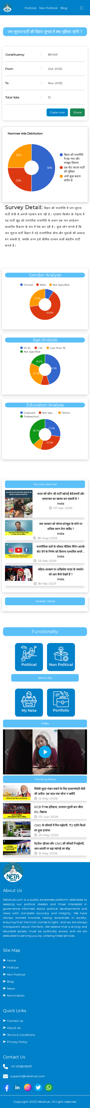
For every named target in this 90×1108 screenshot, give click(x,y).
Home (11, 960)
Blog (63, 8)
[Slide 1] (36, 767)
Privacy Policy (17, 1042)
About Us (13, 1028)
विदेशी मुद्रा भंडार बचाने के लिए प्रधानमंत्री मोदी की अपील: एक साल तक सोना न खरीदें (59, 790)
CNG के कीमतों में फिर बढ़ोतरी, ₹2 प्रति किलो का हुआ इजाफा (60, 827)
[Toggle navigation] (81, 8)
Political (30, 8)
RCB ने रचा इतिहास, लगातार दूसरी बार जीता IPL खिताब (58, 808)
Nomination (15, 995)
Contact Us (15, 1021)
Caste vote (57, 112)
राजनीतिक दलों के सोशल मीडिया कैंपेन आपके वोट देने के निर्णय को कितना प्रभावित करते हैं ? (60, 547)
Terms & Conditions (21, 1035)
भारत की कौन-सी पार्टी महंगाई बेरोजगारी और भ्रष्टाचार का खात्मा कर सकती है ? (60, 493)
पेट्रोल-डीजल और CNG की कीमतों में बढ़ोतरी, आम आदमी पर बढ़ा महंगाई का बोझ (59, 845)
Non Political (48, 8)
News (11, 988)
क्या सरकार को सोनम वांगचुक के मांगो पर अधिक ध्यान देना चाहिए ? (60, 523)
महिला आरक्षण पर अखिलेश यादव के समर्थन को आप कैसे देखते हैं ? (61, 569)
